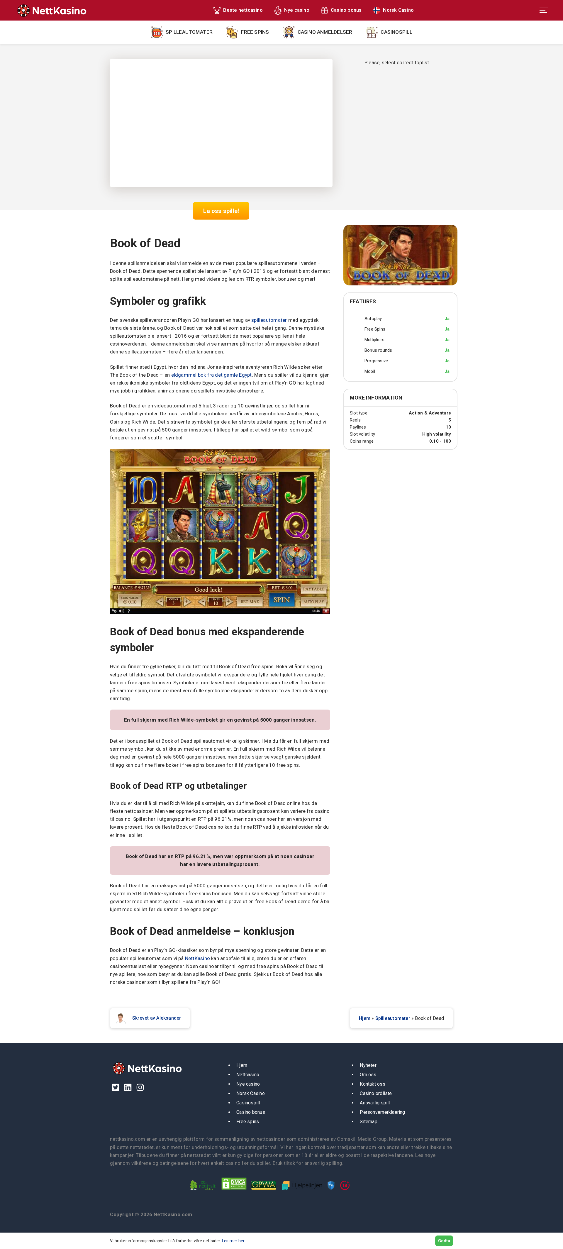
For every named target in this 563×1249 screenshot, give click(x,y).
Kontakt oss (372, 1084)
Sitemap (368, 1121)
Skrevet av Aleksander (156, 1018)
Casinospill (396, 32)
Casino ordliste (376, 1093)
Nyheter (368, 1065)
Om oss (368, 1074)
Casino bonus (346, 10)
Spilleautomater (189, 32)
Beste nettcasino (242, 10)
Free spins (255, 32)
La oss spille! (221, 210)
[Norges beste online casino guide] (51, 10)
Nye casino (296, 10)
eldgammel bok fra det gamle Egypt (211, 375)
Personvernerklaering (382, 1112)
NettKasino (197, 958)
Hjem (364, 1018)
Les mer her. (233, 1240)
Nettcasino (247, 1074)
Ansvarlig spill (375, 1103)
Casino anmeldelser (325, 32)
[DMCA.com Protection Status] (235, 1191)
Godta (444, 1240)
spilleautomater (269, 320)
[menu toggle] (544, 10)
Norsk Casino (398, 10)
